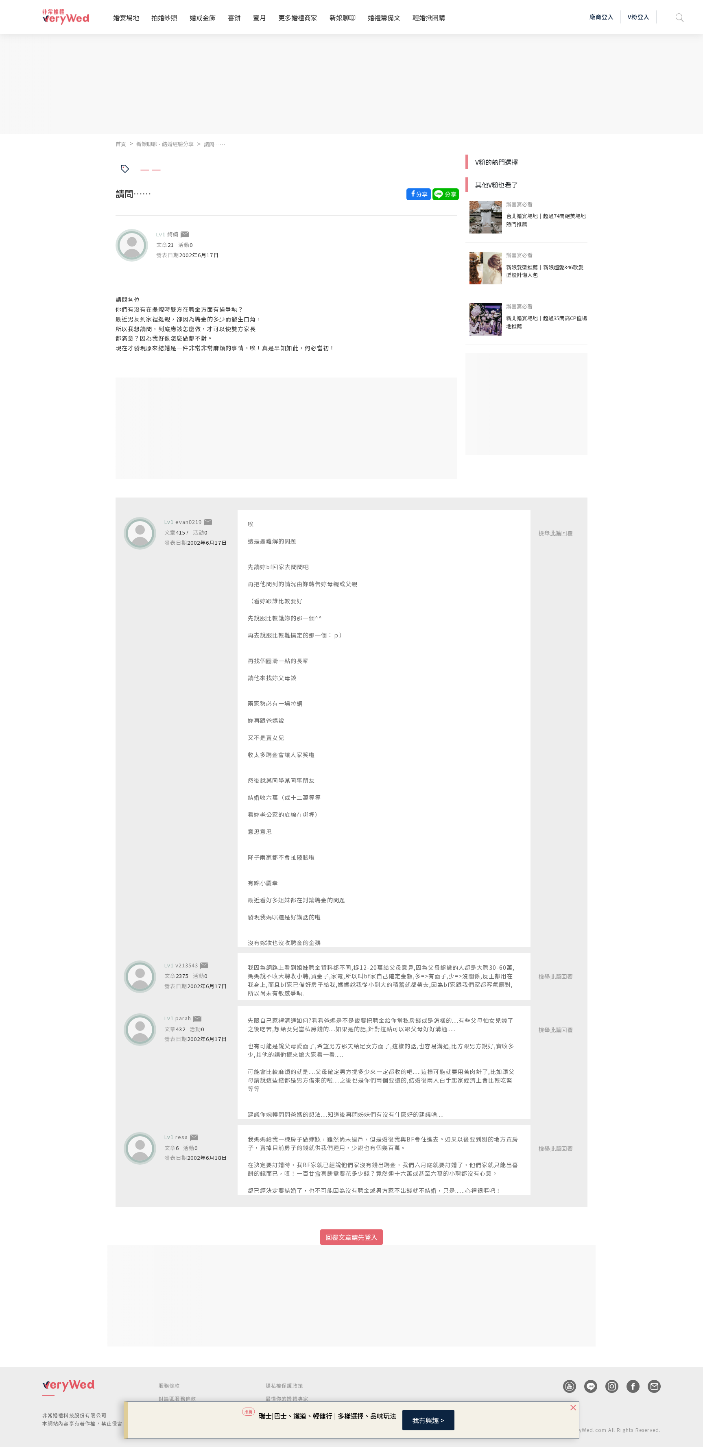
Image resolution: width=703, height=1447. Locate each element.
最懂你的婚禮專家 (287, 1398)
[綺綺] (132, 245)
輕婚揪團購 (429, 17)
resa (181, 1137)
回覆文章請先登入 (351, 1237)
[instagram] (607, 1386)
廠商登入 (601, 17)
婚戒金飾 (203, 17)
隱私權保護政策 (284, 1385)
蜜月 (259, 17)
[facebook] (629, 1386)
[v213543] (140, 977)
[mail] (650, 1386)
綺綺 (173, 234)
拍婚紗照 (164, 17)
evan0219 (188, 522)
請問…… (214, 144)
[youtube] (565, 1386)
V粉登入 (639, 17)
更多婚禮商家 (297, 17)
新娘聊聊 (343, 17)
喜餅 (234, 17)
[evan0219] (140, 533)
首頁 (121, 144)
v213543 (186, 965)
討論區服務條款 (177, 1398)
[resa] (140, 1148)
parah (183, 1018)
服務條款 (169, 1385)
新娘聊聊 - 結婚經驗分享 (165, 144)
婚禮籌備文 (384, 17)
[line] (586, 1386)
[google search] (680, 17)
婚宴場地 (126, 17)
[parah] (140, 1029)
